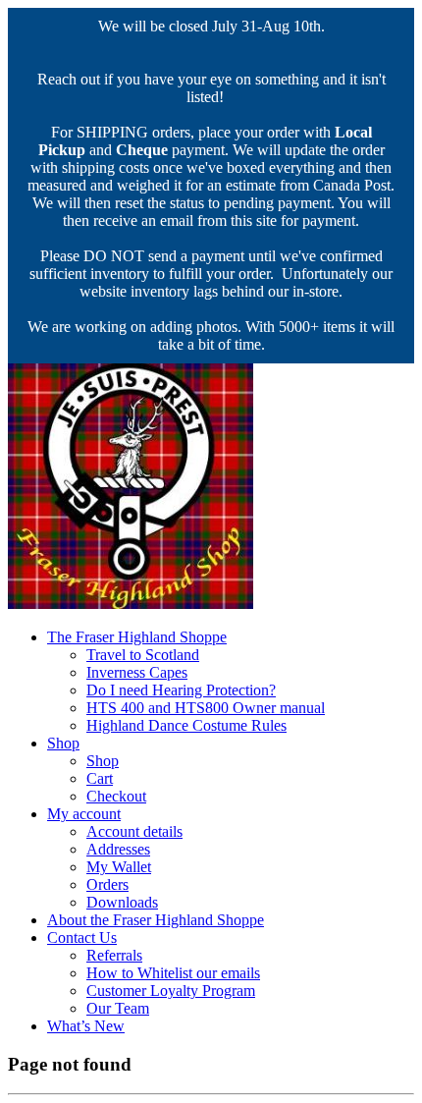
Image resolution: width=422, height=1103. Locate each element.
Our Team (117, 1008)
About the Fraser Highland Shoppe (155, 919)
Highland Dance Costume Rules (186, 725)
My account (84, 813)
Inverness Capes (136, 672)
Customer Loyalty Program (170, 990)
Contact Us (82, 937)
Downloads (122, 902)
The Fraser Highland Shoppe (137, 637)
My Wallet (118, 866)
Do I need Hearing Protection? (181, 690)
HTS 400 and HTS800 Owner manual (205, 707)
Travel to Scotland (142, 654)
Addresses (118, 849)
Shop (63, 743)
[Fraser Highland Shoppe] (130, 603)
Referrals (114, 955)
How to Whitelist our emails (173, 973)
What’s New (86, 1026)
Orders (107, 884)
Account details (134, 831)
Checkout (116, 796)
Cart (99, 778)
